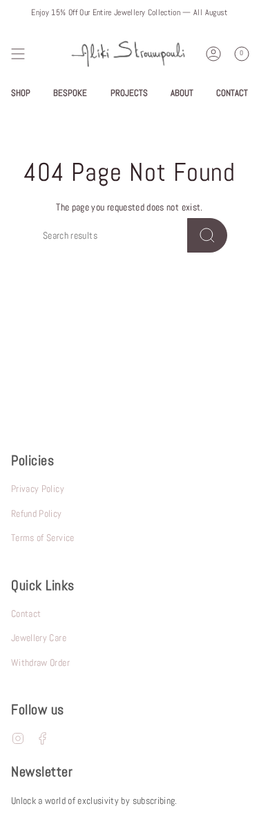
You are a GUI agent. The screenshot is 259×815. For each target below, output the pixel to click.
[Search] (207, 235)
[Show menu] (18, 54)
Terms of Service (43, 537)
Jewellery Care (38, 637)
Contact (26, 613)
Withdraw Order (40, 662)
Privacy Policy (37, 488)
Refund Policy (36, 513)
